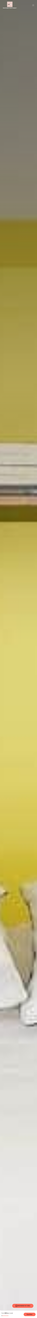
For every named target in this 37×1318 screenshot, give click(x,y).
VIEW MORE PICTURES (24, 1305)
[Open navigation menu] (33, 5)
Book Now (29, 1314)
